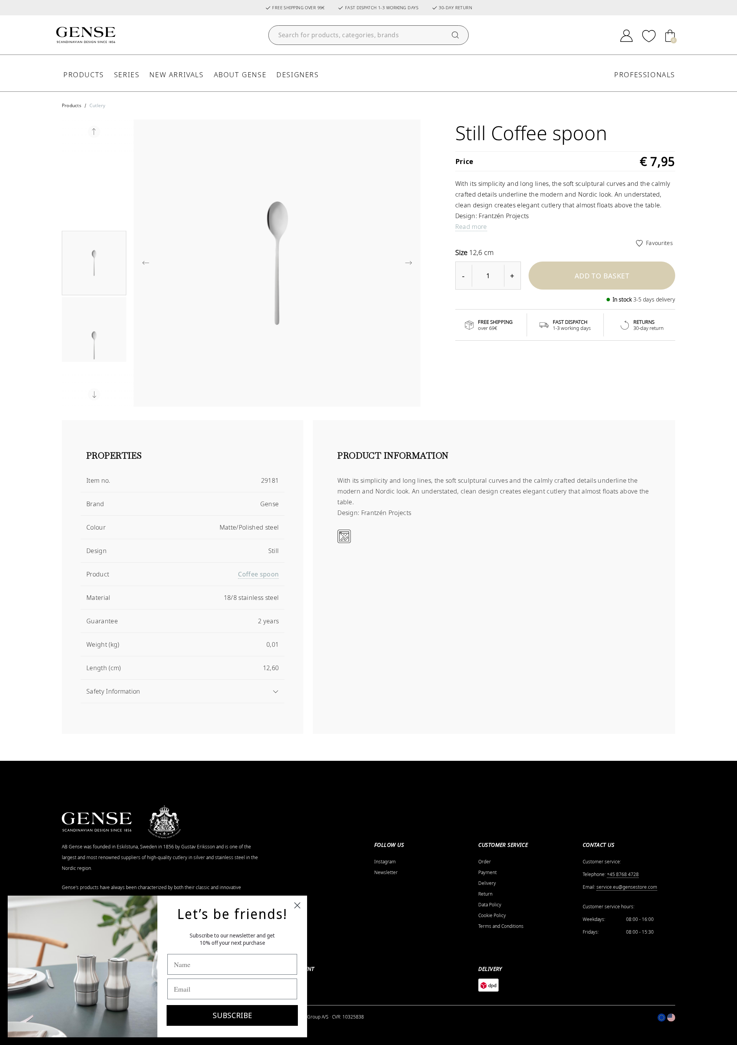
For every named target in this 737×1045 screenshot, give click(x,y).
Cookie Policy (492, 916)
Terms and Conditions (501, 926)
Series (127, 74)
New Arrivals (176, 74)
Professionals (644, 74)
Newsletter (386, 872)
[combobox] (368, 35)
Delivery (487, 883)
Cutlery (97, 105)
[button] (94, 263)
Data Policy (489, 905)
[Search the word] (455, 35)
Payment (487, 872)
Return (485, 894)
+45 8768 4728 (623, 874)
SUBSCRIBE (232, 1015)
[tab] (182, 460)
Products (83, 74)
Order (484, 862)
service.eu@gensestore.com (627, 887)
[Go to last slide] (94, 132)
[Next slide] (94, 394)
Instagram (385, 862)
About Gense (240, 74)
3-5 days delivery (654, 299)
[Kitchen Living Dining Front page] (86, 35)
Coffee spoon (258, 574)
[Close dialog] (297, 905)
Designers (297, 74)
